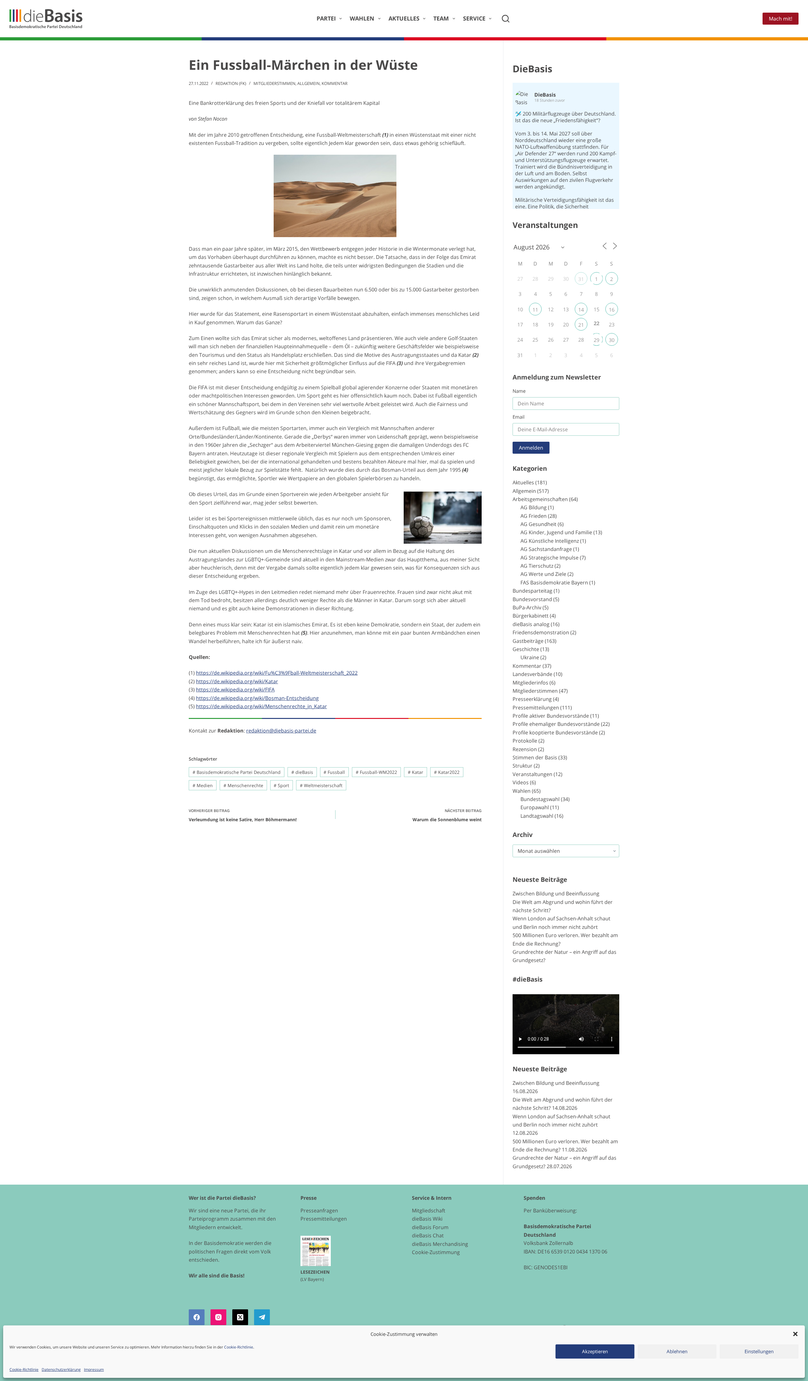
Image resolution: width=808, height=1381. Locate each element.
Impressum (94, 1369)
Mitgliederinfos (530, 682)
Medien (203, 785)
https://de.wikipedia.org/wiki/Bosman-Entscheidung (257, 698)
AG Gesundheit (538, 524)
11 (535, 309)
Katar (415, 772)
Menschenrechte (243, 785)
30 (612, 340)
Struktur (522, 765)
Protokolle (525, 740)
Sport (281, 785)
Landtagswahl (536, 815)
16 (612, 309)
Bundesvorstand (532, 599)
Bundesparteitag (532, 590)
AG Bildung (533, 507)
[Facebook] (197, 1317)
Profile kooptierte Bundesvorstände (555, 732)
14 (581, 309)
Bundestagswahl (540, 799)
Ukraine (529, 657)
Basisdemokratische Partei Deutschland (237, 772)
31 (581, 279)
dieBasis (302, 772)
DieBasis (532, 68)
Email (519, 417)
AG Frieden (533, 515)
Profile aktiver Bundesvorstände (551, 715)
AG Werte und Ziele (543, 574)
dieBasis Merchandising (440, 1244)
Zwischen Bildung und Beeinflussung (556, 893)
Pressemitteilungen (536, 707)
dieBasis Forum (430, 1227)
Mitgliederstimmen (274, 83)
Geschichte (526, 649)
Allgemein (308, 83)
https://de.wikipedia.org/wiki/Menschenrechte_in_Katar (261, 706)
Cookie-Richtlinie (238, 1347)
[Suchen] (505, 18)
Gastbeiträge (528, 640)
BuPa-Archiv (527, 607)
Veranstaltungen (532, 774)
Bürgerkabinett (531, 615)
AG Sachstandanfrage (546, 549)
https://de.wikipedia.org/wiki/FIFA (235, 689)
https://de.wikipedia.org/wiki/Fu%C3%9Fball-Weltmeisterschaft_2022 (277, 672)
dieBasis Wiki (427, 1218)
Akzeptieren (595, 1351)
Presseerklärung (532, 699)
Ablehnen (677, 1351)
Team (441, 18)
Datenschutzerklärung (61, 1369)
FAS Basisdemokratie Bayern (554, 582)
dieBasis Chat (428, 1235)
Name (519, 391)
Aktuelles (404, 18)
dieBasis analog (531, 624)
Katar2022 (447, 772)
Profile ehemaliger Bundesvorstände (556, 723)
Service (474, 18)
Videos (521, 782)
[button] (795, 1334)
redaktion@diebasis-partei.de (281, 730)
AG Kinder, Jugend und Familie (556, 532)
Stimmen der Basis (535, 757)
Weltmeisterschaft (321, 785)
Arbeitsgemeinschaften (540, 499)
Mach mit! (780, 18)
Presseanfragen (319, 1210)
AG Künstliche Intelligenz (549, 540)
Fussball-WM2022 (376, 772)
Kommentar (335, 83)
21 (581, 324)
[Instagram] (218, 1317)
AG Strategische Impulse (549, 557)
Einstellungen (759, 1351)
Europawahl (534, 807)
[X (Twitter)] (240, 1317)
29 (596, 340)
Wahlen (362, 18)
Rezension (525, 749)
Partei (326, 18)
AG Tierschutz (536, 565)
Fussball (334, 772)
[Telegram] (262, 1317)
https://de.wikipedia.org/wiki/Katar (237, 681)
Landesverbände (532, 674)
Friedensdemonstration (541, 632)
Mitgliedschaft (428, 1210)
